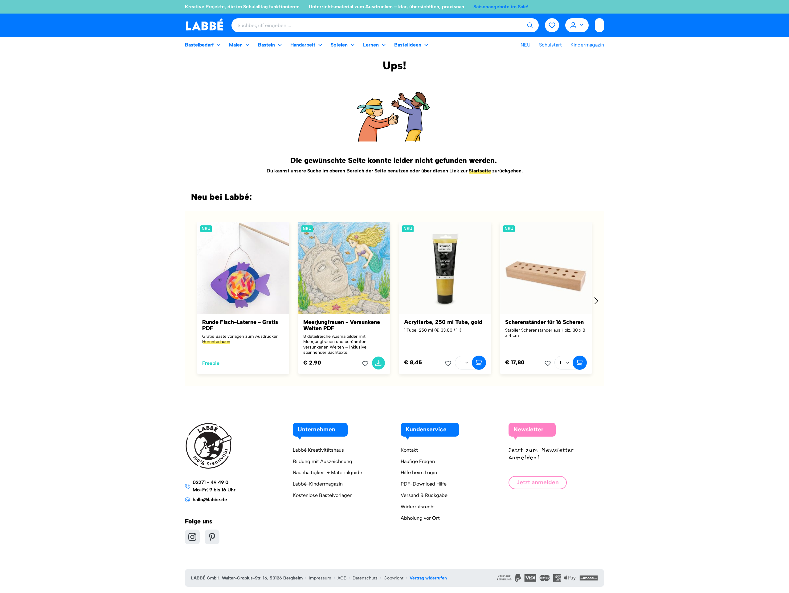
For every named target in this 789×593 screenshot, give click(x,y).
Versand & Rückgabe (424, 495)
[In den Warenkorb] (378, 363)
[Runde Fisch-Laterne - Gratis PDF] (243, 268)
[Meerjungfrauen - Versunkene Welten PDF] (344, 268)
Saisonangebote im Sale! (501, 7)
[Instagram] (192, 537)
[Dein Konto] (577, 25)
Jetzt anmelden (538, 482)
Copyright (393, 578)
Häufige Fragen (418, 461)
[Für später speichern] (367, 364)
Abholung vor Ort (420, 518)
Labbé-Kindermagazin (318, 484)
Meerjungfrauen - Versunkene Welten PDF (341, 325)
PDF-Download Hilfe (424, 484)
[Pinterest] (212, 537)
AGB (341, 578)
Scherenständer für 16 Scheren (544, 322)
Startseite (480, 171)
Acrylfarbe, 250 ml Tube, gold (443, 322)
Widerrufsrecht (418, 507)
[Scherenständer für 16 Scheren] (546, 268)
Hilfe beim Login (419, 472)
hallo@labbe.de (210, 499)
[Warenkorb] (599, 25)
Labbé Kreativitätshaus (318, 450)
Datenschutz (365, 578)
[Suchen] (530, 25)
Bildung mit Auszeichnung (322, 461)
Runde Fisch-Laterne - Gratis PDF (240, 325)
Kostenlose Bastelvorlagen (323, 495)
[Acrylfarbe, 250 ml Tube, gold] (445, 268)
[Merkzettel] (552, 25)
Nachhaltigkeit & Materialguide (327, 472)
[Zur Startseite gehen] (204, 25)
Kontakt (409, 450)
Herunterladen (216, 341)
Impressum (320, 578)
